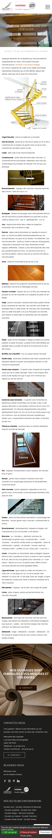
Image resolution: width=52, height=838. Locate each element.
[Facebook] (5, 782)
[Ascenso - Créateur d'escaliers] (19, 11)
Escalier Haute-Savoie (13, 819)
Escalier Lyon (9, 807)
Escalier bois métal (28, 810)
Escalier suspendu (12, 810)
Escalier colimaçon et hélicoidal (28, 807)
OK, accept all (10, 832)
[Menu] (47, 6)
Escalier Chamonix (29, 816)
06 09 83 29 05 (27, 749)
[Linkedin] (18, 782)
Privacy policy (26, 836)
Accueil (7, 51)
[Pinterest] (14, 782)
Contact (27, 688)
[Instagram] (9, 782)
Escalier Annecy (30, 819)
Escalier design (11, 813)
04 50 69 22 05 (19, 746)
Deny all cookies (29, 832)
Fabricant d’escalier (26, 813)
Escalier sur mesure (12, 816)
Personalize (45, 832)
